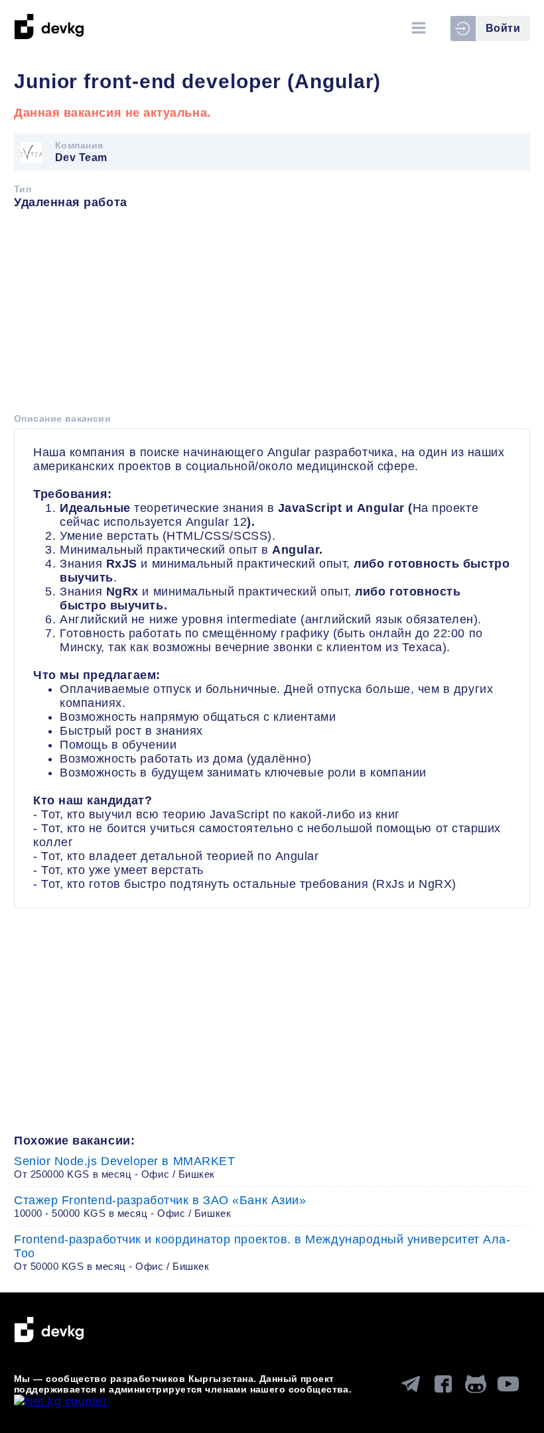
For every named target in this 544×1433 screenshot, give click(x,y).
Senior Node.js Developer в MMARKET (124, 1167)
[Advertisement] (272, 315)
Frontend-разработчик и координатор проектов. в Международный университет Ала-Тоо (262, 1252)
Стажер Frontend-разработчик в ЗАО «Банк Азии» (160, 1206)
